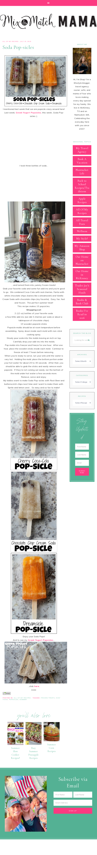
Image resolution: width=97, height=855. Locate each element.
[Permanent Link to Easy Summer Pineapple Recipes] (34, 744)
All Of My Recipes (10, 41)
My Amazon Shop (82, 247)
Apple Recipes (82, 200)
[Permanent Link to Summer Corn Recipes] (52, 740)
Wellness (82, 231)
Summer (23, 699)
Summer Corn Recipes (51, 748)
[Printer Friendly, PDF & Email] (7, 693)
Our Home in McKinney (82, 275)
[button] (48, 3)
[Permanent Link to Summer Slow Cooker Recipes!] (15, 744)
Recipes (82, 396)
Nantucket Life (82, 171)
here (36, 686)
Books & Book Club (82, 301)
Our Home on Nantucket (82, 260)
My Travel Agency (82, 150)
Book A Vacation (82, 160)
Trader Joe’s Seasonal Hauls (82, 289)
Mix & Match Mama (48, 21)
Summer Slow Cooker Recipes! (15, 753)
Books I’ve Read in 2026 (82, 314)
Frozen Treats (48, 698)
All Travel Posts (82, 222)
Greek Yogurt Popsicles (28, 112)
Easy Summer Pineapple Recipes (33, 753)
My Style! (82, 238)
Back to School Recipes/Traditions (82, 186)
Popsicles (13, 699)
